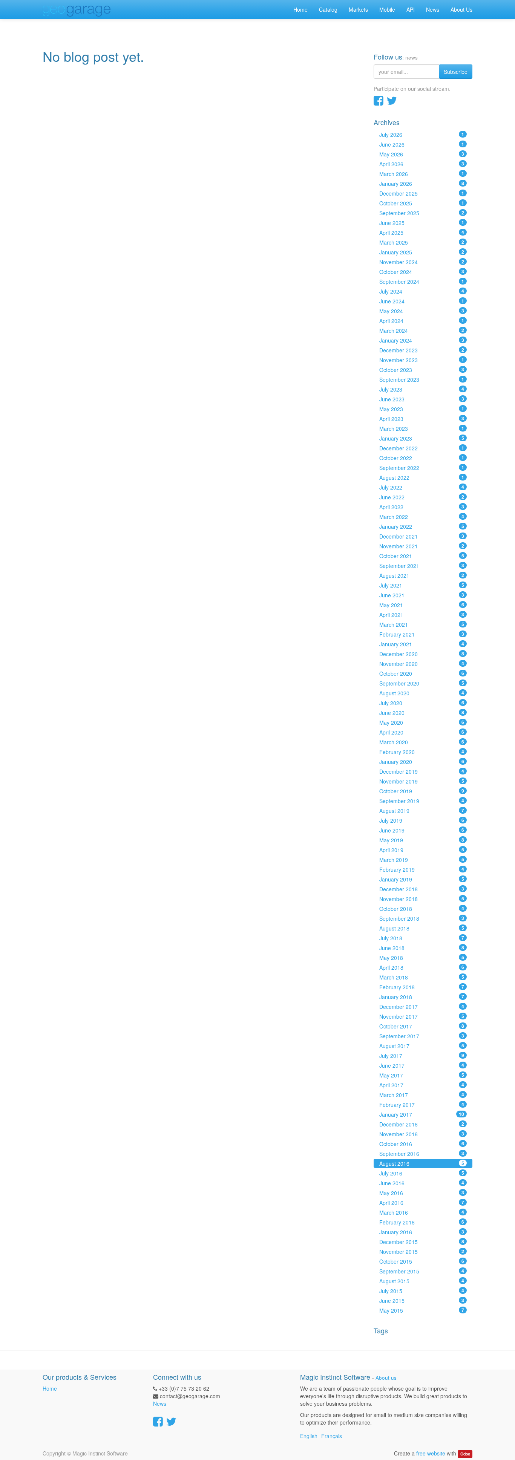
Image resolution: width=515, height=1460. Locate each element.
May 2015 (421, 1310)
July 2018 (421, 938)
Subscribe (455, 71)
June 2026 (421, 144)
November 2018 (421, 899)
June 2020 (421, 712)
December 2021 (421, 536)
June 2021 (421, 595)
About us (386, 1377)
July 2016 (421, 1173)
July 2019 (421, 820)
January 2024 (421, 340)
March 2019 (421, 859)
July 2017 (421, 1055)
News (159, 1403)
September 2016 (421, 1153)
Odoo (465, 1454)
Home (50, 1388)
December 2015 (421, 1242)
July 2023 (421, 389)
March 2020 (421, 742)
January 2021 (421, 644)
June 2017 (421, 1065)
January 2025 (421, 252)
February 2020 (421, 752)
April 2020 (421, 732)
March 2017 (421, 1095)
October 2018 (421, 908)
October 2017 (421, 1026)
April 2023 (421, 418)
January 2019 (421, 879)
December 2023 (421, 350)
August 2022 (421, 477)
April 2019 (421, 850)
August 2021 (421, 575)
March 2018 (421, 977)
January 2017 (421, 1114)
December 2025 (421, 193)
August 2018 (421, 928)
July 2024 (421, 291)
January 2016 (421, 1232)
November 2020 (421, 663)
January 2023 (421, 438)
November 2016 (421, 1134)
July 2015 (421, 1291)
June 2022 (421, 497)
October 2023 (421, 369)
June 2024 (421, 301)
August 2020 (421, 693)
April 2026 (421, 164)
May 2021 (421, 605)
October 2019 (421, 791)
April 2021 (421, 614)
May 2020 (421, 722)
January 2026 (421, 183)
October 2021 (421, 556)
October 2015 (421, 1261)
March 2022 (421, 516)
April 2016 (421, 1202)
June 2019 (421, 830)
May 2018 (421, 957)
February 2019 (421, 869)
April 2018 (421, 967)
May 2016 (421, 1193)
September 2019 (421, 801)
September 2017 (421, 1036)
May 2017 (421, 1075)
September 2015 (421, 1271)
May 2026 (421, 154)
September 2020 (421, 683)
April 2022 (421, 507)
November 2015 (421, 1251)
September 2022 (421, 467)
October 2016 (421, 1144)
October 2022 (421, 458)
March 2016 (421, 1212)
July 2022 (421, 487)
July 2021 (421, 585)
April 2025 (421, 232)
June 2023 (421, 399)
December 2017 (421, 1006)
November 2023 (421, 360)
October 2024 (421, 271)
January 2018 (421, 997)
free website (430, 1453)
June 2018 (421, 948)
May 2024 (421, 311)
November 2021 (421, 546)
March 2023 (421, 428)
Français (331, 1436)
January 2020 (421, 761)
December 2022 (421, 448)
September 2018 (421, 918)
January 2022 (421, 526)
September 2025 (421, 213)
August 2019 (421, 810)
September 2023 (421, 379)
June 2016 (421, 1183)
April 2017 (421, 1085)
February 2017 (421, 1104)
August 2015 (421, 1281)
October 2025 (421, 203)
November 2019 (421, 781)
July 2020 (421, 703)
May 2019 (421, 840)
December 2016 (421, 1124)
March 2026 (421, 174)
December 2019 (421, 771)
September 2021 (421, 565)
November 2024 (421, 262)
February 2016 (421, 1222)
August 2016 (421, 1163)
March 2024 (421, 330)
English (308, 1436)
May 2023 (421, 409)
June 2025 (421, 222)
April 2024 (421, 320)
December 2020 (421, 654)
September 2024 (421, 281)
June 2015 (421, 1300)
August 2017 (421, 1046)
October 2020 (421, 673)
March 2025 (421, 242)
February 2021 (421, 634)
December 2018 (421, 889)
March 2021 (421, 624)
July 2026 (421, 134)
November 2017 (421, 1016)
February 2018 (421, 987)
